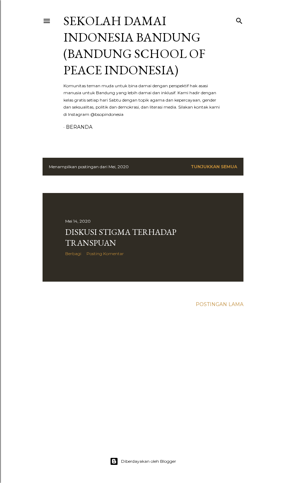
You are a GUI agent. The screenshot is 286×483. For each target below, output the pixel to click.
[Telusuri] (239, 19)
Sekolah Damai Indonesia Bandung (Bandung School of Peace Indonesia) (134, 45)
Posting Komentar (105, 253)
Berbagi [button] (73, 253)
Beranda (79, 127)
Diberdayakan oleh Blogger (148, 461)
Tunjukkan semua (214, 166)
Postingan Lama (219, 304)
